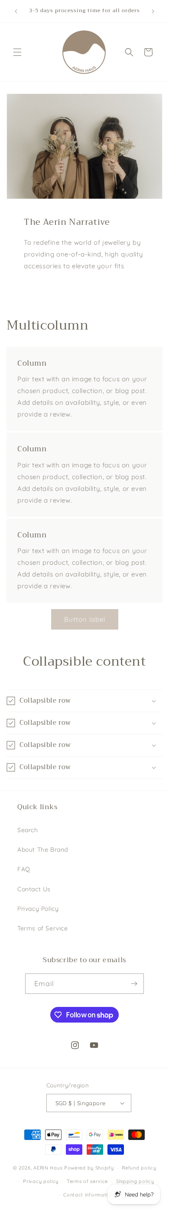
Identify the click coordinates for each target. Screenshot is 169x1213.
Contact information (88, 1195)
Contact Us (34, 889)
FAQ (23, 869)
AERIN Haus (47, 1168)
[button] (17, 52)
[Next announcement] (152, 11)
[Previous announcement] (16, 11)
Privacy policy (40, 1181)
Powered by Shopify (89, 1168)
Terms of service (87, 1181)
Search (27, 830)
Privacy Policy (37, 909)
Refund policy (139, 1168)
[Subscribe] (133, 983)
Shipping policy (135, 1181)
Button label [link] (84, 619)
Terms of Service (42, 928)
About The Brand (42, 849)
